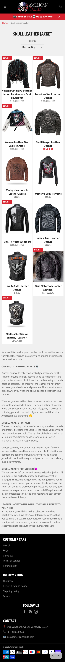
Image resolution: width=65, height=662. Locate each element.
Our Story (8, 581)
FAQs (5, 550)
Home (5, 23)
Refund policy (10, 566)
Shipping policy (11, 591)
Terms (6, 596)
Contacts (8, 556)
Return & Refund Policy (15, 586)
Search (6, 545)
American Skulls (17, 646)
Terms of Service (11, 561)
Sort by (32, 41)
